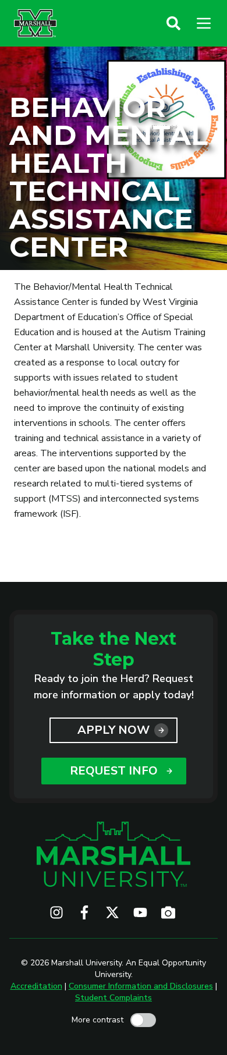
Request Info (114, 771)
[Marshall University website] (35, 23)
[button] (173, 23)
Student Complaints (113, 997)
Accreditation (36, 986)
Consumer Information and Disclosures (141, 986)
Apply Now (113, 730)
